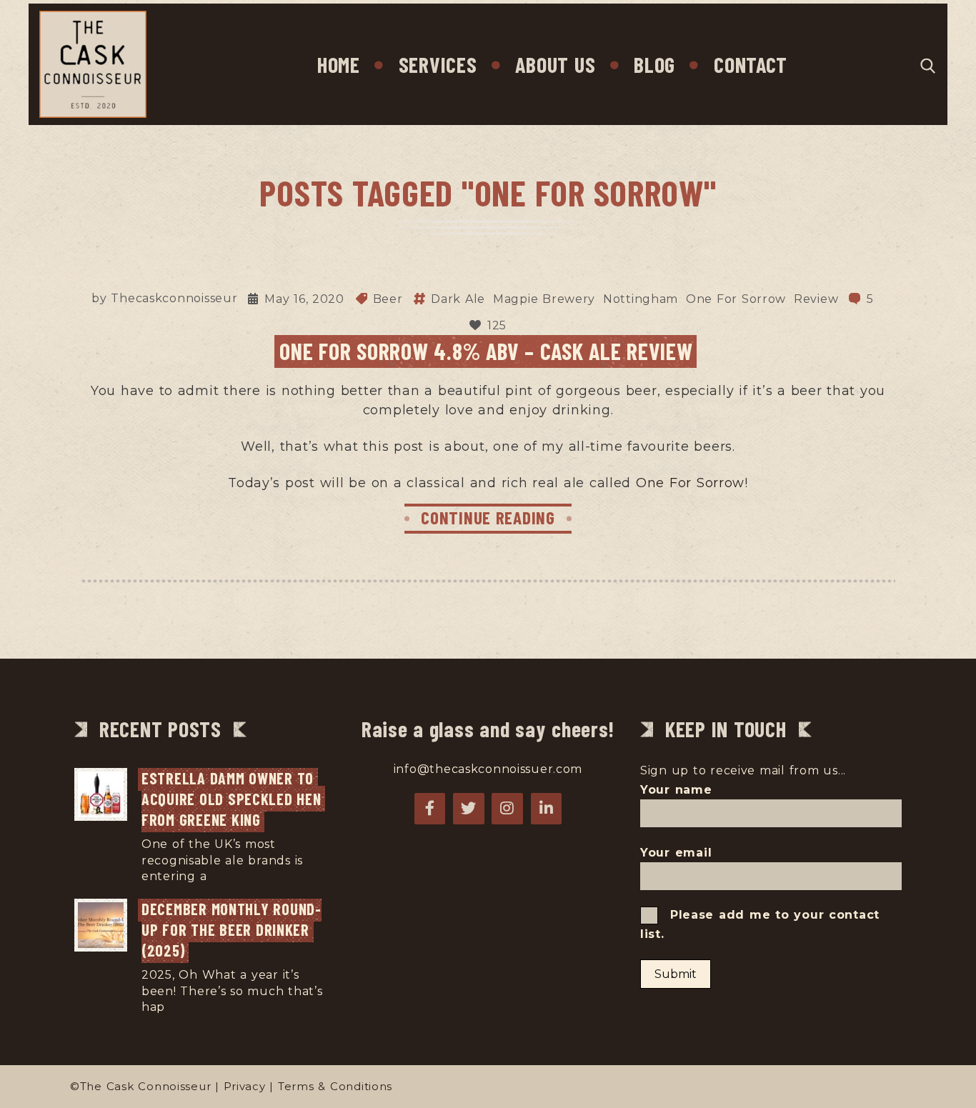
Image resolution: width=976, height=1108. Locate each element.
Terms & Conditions (335, 1086)
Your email (676, 852)
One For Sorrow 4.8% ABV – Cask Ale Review (485, 350)
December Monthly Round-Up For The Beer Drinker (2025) (231, 929)
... (215, 876)
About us (555, 64)
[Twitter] (468, 808)
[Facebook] (430, 808)
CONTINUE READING (488, 517)
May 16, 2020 (304, 299)
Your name (676, 790)
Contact (750, 64)
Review (816, 299)
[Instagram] (507, 808)
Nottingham (640, 299)
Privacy (245, 1086)
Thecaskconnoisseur (174, 298)
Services (438, 64)
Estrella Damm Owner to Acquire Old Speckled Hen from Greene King (233, 798)
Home (338, 64)
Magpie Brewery (544, 299)
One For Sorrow (736, 299)
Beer (388, 299)
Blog (654, 64)
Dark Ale (458, 299)
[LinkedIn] (546, 808)
